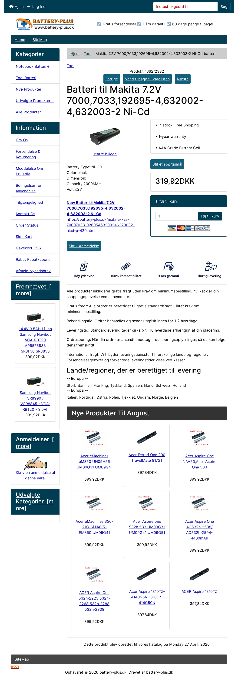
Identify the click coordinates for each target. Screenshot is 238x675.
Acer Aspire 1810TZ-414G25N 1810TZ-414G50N (147, 597)
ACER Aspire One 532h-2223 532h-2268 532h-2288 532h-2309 (94, 601)
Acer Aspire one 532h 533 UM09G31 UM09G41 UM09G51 (147, 527)
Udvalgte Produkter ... (35, 100)
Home (20, 39)
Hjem (18, 6)
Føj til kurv (210, 216)
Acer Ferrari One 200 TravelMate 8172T (147, 457)
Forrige (112, 79)
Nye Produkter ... (30, 89)
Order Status (27, 225)
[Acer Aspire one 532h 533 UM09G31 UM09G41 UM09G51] (147, 504)
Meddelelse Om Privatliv (29, 171)
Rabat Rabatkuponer (34, 259)
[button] (229, 652)
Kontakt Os (25, 213)
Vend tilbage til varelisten (147, 79)
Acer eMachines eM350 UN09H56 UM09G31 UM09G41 (94, 461)
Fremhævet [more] (33, 290)
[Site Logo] (47, 24)
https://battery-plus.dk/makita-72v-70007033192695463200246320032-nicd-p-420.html (101, 225)
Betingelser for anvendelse (29, 188)
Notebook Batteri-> (33, 66)
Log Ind (38, 6)
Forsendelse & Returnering (28, 154)
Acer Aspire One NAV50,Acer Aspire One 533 (199, 461)
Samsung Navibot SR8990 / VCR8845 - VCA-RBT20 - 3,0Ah (35, 401)
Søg (224, 6)
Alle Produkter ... (30, 112)
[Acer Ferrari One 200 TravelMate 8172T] (147, 437)
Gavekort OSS (28, 248)
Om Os (22, 140)
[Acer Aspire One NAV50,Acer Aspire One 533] (199, 438)
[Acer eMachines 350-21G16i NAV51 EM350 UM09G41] (94, 504)
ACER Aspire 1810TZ (199, 591)
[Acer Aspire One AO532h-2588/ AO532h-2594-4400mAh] (199, 504)
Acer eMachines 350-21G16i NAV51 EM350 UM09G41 (94, 527)
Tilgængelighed (29, 202)
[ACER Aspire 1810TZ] (199, 574)
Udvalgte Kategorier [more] (34, 501)
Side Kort (24, 236)
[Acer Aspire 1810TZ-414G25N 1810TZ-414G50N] (147, 574)
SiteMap (40, 39)
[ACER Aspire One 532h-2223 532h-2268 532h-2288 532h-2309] (94, 575)
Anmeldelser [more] (35, 442)
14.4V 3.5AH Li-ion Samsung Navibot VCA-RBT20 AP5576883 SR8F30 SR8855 (35, 339)
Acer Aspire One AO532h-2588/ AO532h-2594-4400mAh (199, 529)
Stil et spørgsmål (167, 164)
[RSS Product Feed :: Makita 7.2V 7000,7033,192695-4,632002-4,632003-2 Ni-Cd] (15, 666)
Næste (182, 79)
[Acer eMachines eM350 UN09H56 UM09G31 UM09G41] (94, 438)
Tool (87, 53)
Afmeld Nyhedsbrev (33, 270)
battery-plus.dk (112, 672)
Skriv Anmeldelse (84, 246)
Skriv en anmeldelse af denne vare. (35, 475)
